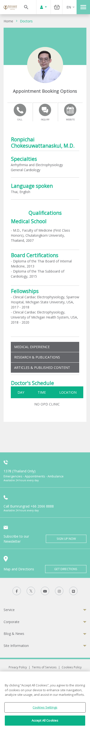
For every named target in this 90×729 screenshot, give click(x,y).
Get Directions (65, 569)
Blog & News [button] (14, 633)
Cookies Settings (45, 707)
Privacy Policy (18, 667)
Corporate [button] (11, 621)
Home (8, 21)
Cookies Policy (72, 667)
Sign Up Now (66, 539)
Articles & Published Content (42, 367)
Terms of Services (44, 667)
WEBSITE (70, 119)
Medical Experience (32, 347)
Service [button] (9, 609)
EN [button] (68, 7)
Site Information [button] (16, 645)
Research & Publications (37, 357)
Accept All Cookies (45, 720)
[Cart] (57, 7)
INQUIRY (45, 119)
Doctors (26, 21)
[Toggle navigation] (83, 7)
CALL (19, 119)
